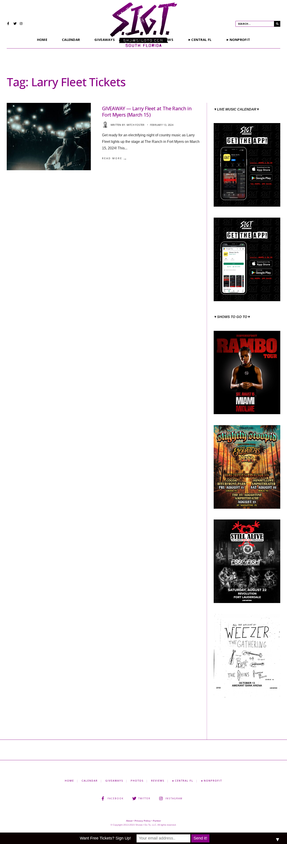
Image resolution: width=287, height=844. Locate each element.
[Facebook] (8, 24)
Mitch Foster (136, 124)
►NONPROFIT (238, 39)
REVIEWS (157, 780)
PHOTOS (137, 780)
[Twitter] (15, 24)
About (129, 821)
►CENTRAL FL (199, 39)
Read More (115, 158)
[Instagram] (21, 24)
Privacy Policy (143, 821)
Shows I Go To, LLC (145, 825)
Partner (157, 821)
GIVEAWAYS (104, 39)
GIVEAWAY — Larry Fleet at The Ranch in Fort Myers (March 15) (146, 111)
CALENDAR (71, 39)
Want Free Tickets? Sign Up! (105, 838)
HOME (42, 39)
